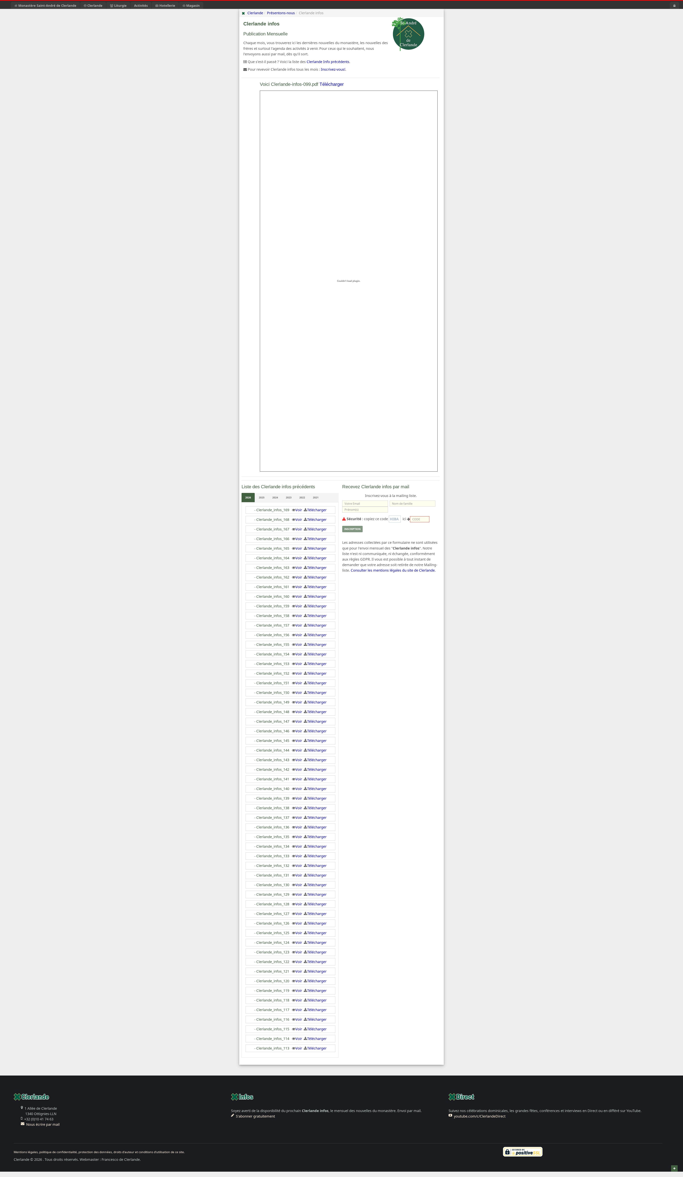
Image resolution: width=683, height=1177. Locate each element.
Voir (299, 510)
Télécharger (331, 84)
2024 (275, 497)
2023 (289, 497)
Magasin (192, 5)
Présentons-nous (281, 13)
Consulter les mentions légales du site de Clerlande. (393, 570)
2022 (302, 497)
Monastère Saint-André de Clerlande (46, 5)
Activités (141, 5)
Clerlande (94, 5)
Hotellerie (166, 5)
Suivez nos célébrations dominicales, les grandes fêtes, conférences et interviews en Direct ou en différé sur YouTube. (545, 1110)
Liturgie (120, 5)
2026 (248, 497)
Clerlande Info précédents (328, 61)
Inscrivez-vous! (333, 69)
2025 (261, 497)
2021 (316, 497)
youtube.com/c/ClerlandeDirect (479, 1116)
